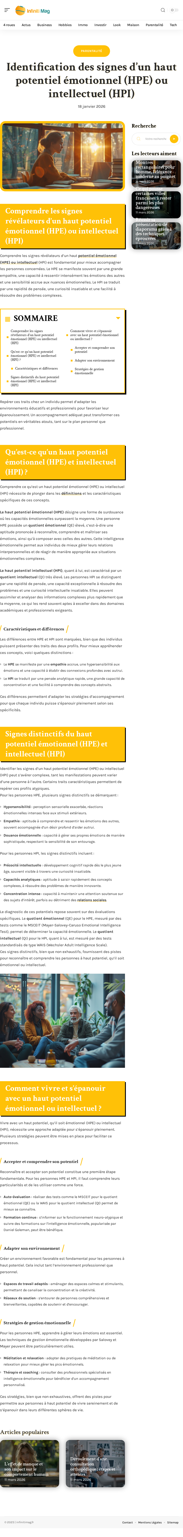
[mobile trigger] (8, 10)
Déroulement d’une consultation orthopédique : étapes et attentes (92, 1466)
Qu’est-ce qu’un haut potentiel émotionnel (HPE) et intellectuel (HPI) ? (33, 355)
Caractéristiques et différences (36, 368)
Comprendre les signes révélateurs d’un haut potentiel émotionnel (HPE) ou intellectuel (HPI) (34, 337)
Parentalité (91, 51)
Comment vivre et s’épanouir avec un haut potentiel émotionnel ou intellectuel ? (94, 335)
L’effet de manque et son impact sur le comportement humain (26, 1469)
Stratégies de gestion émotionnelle (89, 371)
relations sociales (91, 900)
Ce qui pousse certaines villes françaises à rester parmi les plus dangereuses (153, 198)
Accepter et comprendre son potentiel (95, 349)
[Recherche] (163, 10)
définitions (71, 493)
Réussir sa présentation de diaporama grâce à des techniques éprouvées (154, 229)
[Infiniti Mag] (32, 10)
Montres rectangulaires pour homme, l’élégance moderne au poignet (156, 169)
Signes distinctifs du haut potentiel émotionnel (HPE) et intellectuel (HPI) (35, 381)
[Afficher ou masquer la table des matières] (89, 319)
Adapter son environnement (95, 360)
